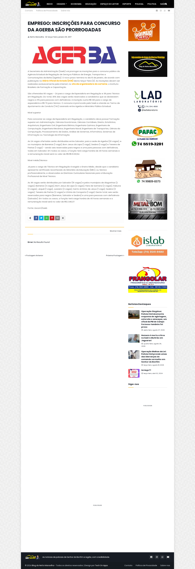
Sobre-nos (165, 565)
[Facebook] (36, 218)
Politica (152, 4)
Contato (29, 10)
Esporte (127, 4)
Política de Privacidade (47, 10)
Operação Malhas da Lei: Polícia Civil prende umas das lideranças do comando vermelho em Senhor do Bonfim (154, 356)
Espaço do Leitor (109, 4)
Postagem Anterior (34, 255)
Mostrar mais (115, 231)
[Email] (57, 218)
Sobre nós (65, 10)
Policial (139, 4)
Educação (90, 4)
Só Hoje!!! (146, 370)
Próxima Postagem (114, 255)
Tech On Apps (101, 565)
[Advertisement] (147, 448)
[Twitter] (41, 218)
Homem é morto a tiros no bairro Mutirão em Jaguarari (153, 338)
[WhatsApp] (46, 218)
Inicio (50, 4)
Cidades (61, 4)
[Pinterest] (52, 218)
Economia (76, 4)
